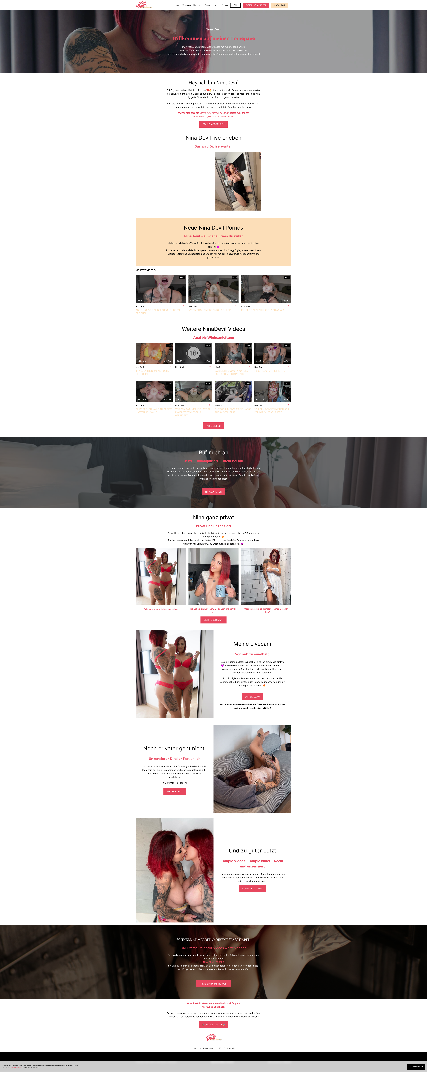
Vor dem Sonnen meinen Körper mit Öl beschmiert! (272, 411)
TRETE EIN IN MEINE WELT (213, 983)
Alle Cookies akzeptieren (416, 1066)
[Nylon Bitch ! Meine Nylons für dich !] (213, 289)
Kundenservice (230, 1048)
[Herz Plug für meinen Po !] (272, 353)
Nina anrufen (213, 491)
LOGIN (235, 5)
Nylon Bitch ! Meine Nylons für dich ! (211, 310)
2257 (219, 1048)
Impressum (196, 1048)
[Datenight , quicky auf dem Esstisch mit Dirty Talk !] (233, 353)
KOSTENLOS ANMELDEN (256, 5)
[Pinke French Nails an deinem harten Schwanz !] (154, 391)
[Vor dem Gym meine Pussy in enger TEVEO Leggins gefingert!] (193, 391)
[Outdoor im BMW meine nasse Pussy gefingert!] (233, 391)
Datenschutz (208, 1048)
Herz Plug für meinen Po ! (270, 371)
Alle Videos (213, 426)
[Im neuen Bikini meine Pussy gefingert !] (154, 353)
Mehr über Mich (213, 620)
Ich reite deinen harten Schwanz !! (263, 310)
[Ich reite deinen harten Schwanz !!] (266, 289)
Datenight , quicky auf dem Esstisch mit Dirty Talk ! (232, 372)
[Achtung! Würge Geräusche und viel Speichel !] (161, 289)
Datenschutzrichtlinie (15, 1067)
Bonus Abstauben (214, 124)
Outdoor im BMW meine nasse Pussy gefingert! (233, 411)
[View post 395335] (193, 353)
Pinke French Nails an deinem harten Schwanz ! (154, 411)
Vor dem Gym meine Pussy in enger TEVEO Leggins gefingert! (192, 412)
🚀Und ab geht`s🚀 (213, 1024)
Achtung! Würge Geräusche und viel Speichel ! (159, 312)
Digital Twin (280, 5)
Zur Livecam (252, 696)
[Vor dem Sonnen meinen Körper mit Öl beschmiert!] (272, 391)
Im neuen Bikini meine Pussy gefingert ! (152, 372)
